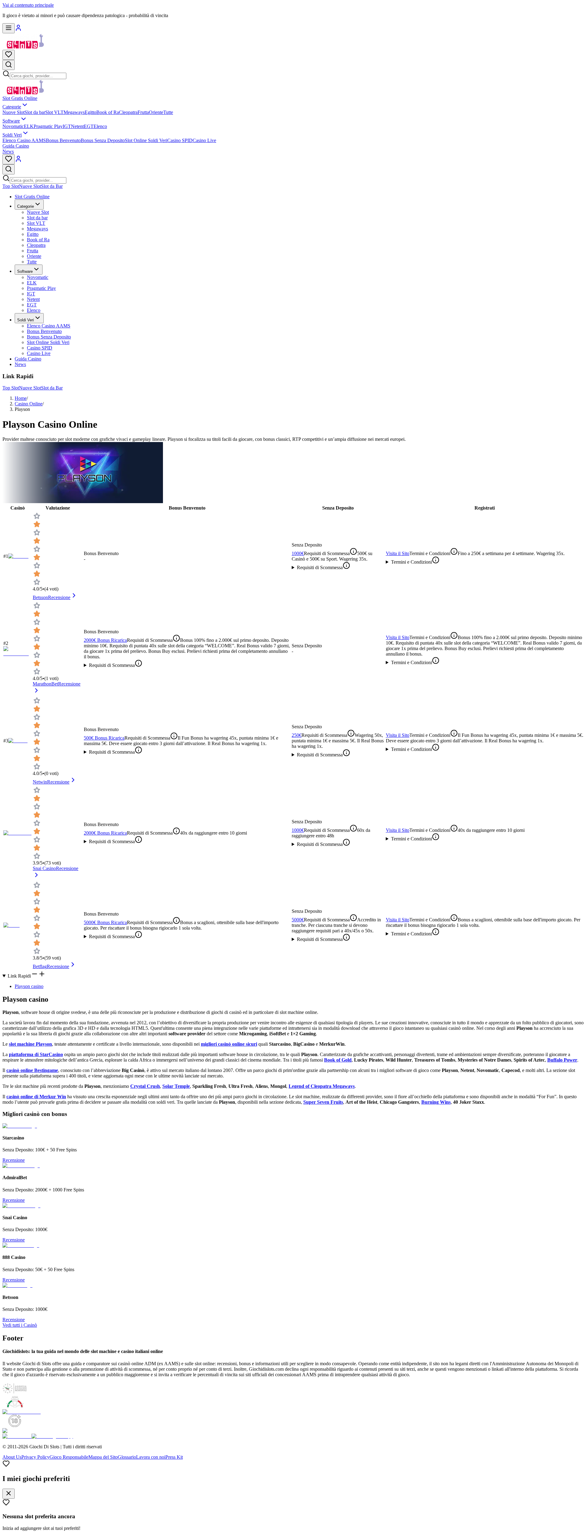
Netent (77, 126)
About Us (11, 1457)
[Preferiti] (8, 55)
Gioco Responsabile (69, 1457)
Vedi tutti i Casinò (19, 1325)
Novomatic (13, 126)
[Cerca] (8, 65)
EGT (89, 126)
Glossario (127, 1457)
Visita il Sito (397, 553)
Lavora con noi (150, 1457)
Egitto (90, 112)
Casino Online (28, 403)
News (8, 151)
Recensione (13, 1160)
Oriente (156, 112)
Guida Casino (15, 145)
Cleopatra (128, 112)
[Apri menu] (8, 28)
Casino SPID (180, 140)
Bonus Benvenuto (63, 140)
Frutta (143, 112)
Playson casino (29, 986)
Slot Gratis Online (19, 98)
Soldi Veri (12, 134)
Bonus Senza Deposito (103, 140)
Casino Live (204, 140)
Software (11, 120)
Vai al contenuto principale (28, 5)
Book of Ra (107, 112)
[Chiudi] (8, 1494)
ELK (29, 126)
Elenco (100, 126)
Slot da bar (34, 112)
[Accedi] (18, 29)
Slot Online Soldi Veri (146, 140)
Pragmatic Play (48, 126)
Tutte (168, 112)
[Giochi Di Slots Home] (25, 46)
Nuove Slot (13, 112)
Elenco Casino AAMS (24, 140)
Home (21, 398)
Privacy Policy (35, 1457)
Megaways (74, 112)
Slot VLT (54, 112)
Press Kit (174, 1457)
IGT (67, 126)
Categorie (11, 106)
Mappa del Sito (103, 1457)
